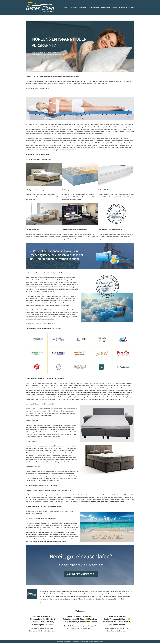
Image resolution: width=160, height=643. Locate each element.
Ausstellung (123, 7)
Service (114, 7)
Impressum (91, 641)
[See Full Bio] (125, 599)
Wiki (80, 641)
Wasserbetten (105, 7)
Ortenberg (83, 83)
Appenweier (46, 83)
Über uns (84, 641)
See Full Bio (120, 599)
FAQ (78, 641)
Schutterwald (61, 83)
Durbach (74, 83)
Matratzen (74, 7)
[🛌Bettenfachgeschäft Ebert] (40, 7)
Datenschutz (96, 641)
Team (87, 641)
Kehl (41, 83)
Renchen (68, 83)
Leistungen (74, 641)
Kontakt (131, 7)
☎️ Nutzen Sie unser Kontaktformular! (38, 88)
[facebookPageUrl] (40, 602)
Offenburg (54, 83)
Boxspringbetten (93, 7)
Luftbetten (82, 7)
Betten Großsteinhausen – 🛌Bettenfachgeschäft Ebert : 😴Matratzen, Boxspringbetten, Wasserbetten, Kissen (80, 619)
